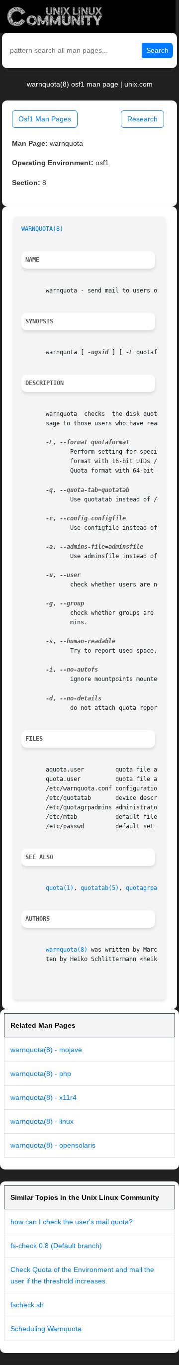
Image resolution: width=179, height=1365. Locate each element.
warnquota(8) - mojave (46, 1050)
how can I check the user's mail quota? (71, 1222)
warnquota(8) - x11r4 (43, 1097)
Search (157, 50)
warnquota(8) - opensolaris (52, 1145)
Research (142, 119)
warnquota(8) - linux (42, 1121)
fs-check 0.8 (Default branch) (56, 1246)
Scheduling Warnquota (46, 1329)
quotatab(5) (100, 887)
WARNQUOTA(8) (42, 228)
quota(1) (60, 887)
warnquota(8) (67, 949)
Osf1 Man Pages (44, 119)
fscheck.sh (27, 1305)
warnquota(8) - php (40, 1073)
